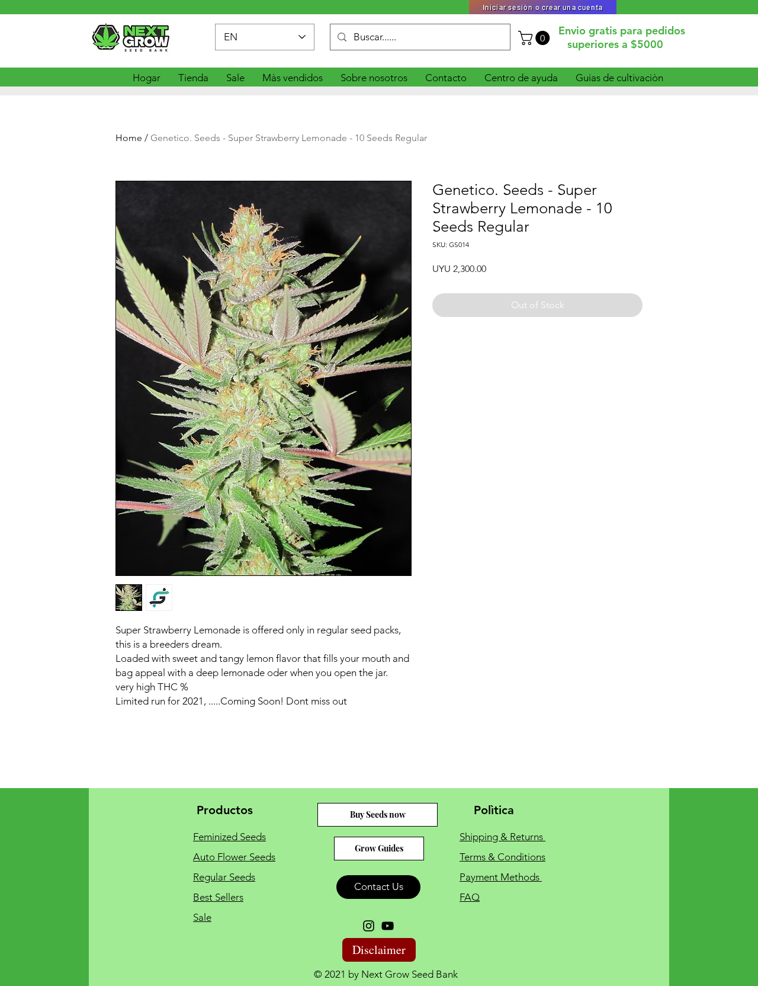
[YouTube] (387, 925)
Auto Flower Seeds (234, 857)
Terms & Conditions (502, 857)
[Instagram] (368, 925)
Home (128, 137)
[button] (535, 38)
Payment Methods (501, 877)
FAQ (470, 897)
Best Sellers (218, 897)
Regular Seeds (224, 877)
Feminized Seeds (229, 837)
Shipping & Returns (502, 837)
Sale (202, 917)
